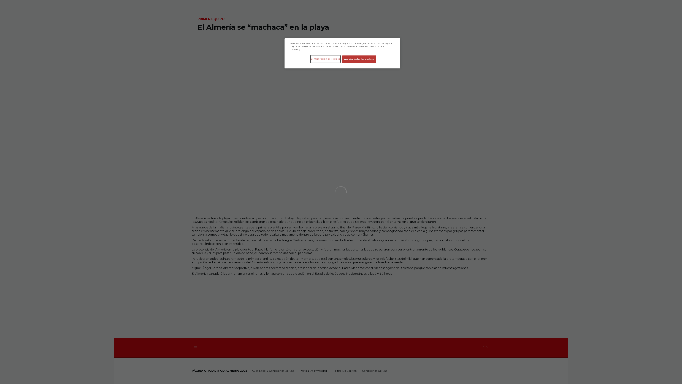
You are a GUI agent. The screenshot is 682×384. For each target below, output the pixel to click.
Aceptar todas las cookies (359, 59)
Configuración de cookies (325, 59)
